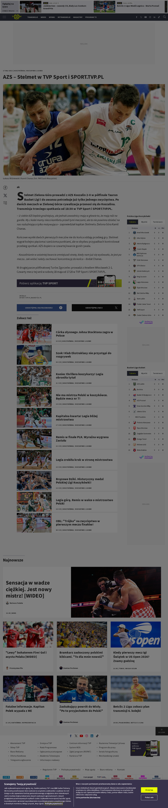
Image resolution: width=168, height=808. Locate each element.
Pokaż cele (149, 797)
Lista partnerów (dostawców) (88, 797)
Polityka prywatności (53, 803)
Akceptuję (149, 790)
